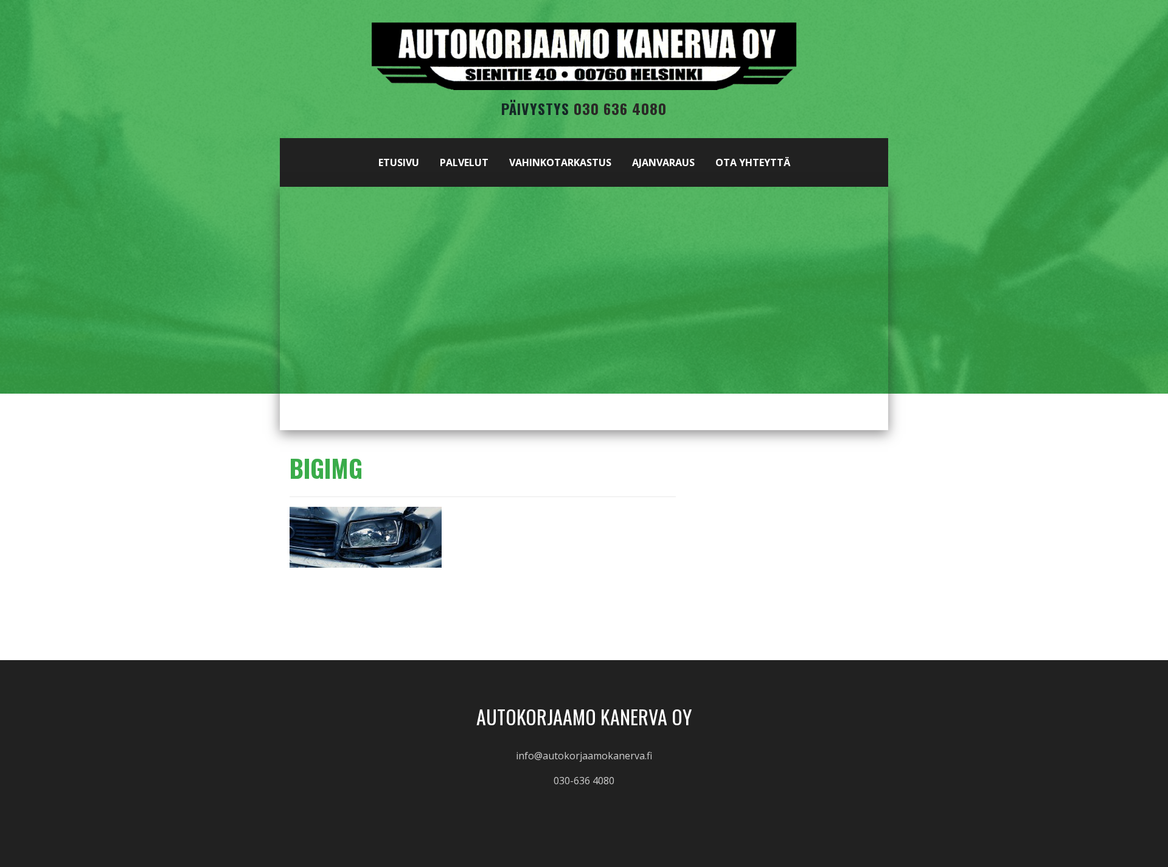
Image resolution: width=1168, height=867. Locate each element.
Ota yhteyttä (752, 162)
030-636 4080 (584, 780)
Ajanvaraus (663, 162)
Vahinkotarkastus (560, 162)
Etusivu (398, 162)
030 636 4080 (620, 108)
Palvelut (464, 162)
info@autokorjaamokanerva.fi (584, 755)
